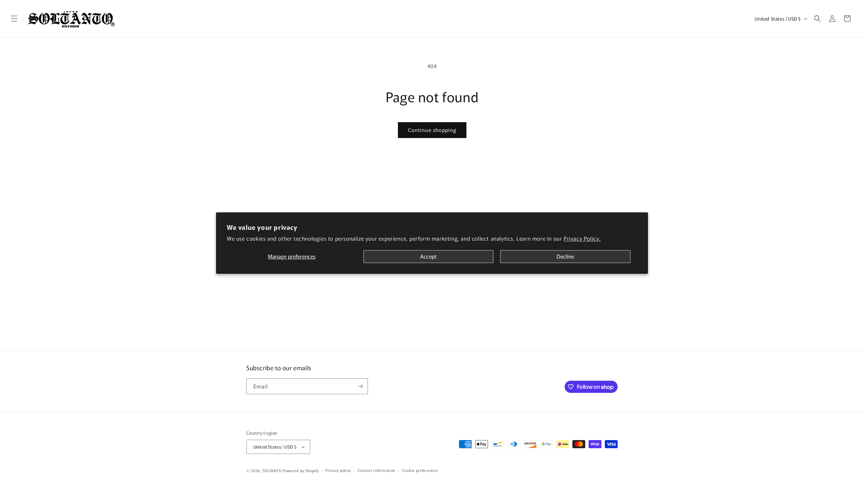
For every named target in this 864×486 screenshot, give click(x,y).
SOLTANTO (272, 470)
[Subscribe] (360, 386)
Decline (565, 256)
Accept (428, 256)
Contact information (376, 470)
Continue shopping (432, 129)
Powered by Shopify (301, 470)
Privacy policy (338, 470)
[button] (14, 18)
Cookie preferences (420, 470)
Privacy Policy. (582, 238)
